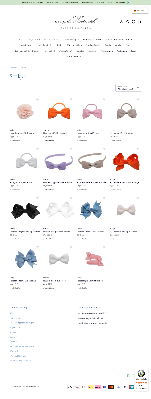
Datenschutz (15, 318)
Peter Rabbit (49, 51)
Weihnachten (106, 51)
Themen (92, 51)
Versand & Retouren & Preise (22, 346)
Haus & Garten (26, 45)
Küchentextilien (74, 45)
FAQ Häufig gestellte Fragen (22, 323)
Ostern (129, 45)
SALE (133, 51)
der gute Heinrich (32, 386)
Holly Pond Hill (45, 45)
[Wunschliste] (133, 22)
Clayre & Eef (34, 39)
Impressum (15, 327)
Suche (12, 337)
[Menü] (146, 370)
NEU (21, 39)
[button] (140, 10)
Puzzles (80, 51)
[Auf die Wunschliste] (37, 99)
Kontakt (13, 332)
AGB (12, 313)
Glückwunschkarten (92, 39)
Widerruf (14, 351)
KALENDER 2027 (75, 56)
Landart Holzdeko (113, 45)
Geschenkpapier (71, 39)
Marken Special (93, 45)
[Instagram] (134, 376)
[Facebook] (128, 376)
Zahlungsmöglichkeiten (20, 361)
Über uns (14, 342)
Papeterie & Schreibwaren (27, 51)
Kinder (59, 45)
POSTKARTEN (66, 51)
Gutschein (122, 51)
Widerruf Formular (18, 356)
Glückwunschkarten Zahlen (119, 39)
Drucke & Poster (51, 39)
